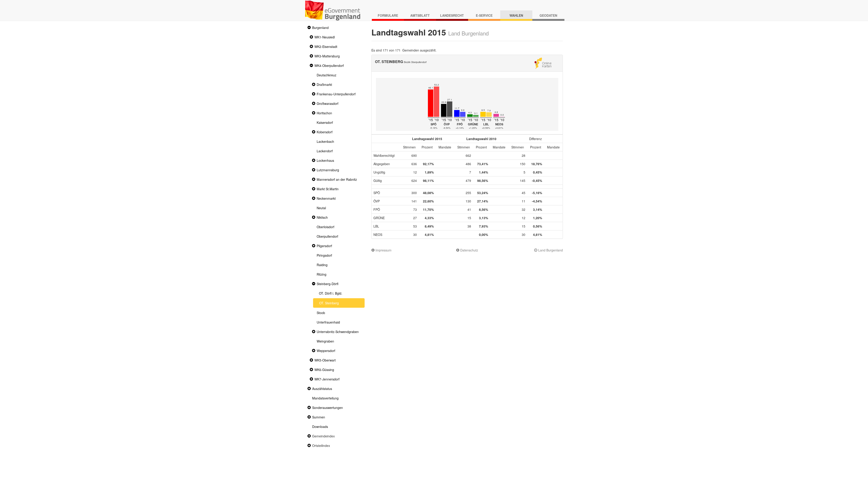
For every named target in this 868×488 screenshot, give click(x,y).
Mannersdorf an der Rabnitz (337, 179)
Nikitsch (322, 217)
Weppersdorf (326, 350)
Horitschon (324, 113)
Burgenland (320, 27)
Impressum (383, 250)
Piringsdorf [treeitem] (324, 255)
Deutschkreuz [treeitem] (326, 75)
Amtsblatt (420, 15)
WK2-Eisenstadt (325, 46)
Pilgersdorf (324, 246)
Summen (318, 417)
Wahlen (516, 15)
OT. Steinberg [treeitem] (329, 303)
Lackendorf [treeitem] (325, 151)
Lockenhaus (325, 160)
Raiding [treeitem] (322, 265)
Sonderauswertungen (327, 407)
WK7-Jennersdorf (327, 379)
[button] (308, 27)
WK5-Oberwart (325, 360)
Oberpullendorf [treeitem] (327, 236)
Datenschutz (468, 250)
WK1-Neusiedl (324, 37)
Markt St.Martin (328, 189)
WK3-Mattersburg (327, 56)
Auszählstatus (322, 388)
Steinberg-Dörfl (327, 284)
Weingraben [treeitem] (325, 341)
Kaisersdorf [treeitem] (325, 122)
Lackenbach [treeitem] (325, 141)
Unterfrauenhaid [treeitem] (328, 322)
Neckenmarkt (326, 198)
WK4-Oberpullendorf (329, 65)
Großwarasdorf (327, 103)
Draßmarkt (324, 84)
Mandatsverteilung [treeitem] (325, 398)
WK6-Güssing (324, 369)
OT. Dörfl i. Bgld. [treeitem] (330, 293)
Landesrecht (452, 15)
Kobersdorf (325, 132)
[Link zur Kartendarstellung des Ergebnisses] (543, 62)
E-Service (484, 15)
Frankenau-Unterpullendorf (336, 94)
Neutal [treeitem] (321, 208)
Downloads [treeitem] (320, 426)
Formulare (388, 15)
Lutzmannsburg (328, 170)
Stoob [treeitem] (321, 312)
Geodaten (548, 15)
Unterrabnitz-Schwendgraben (338, 331)
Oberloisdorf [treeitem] (325, 227)
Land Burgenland (550, 250)
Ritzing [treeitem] (321, 274)
